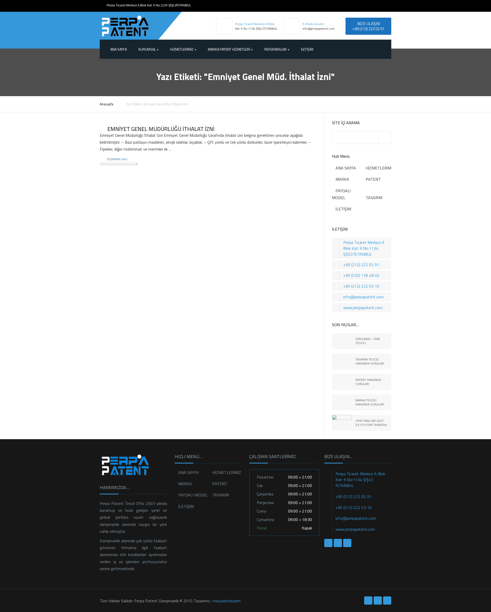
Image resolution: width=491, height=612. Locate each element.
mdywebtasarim (227, 601)
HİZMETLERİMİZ (380, 168)
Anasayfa (106, 104)
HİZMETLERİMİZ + (183, 49)
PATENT (373, 179)
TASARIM (374, 198)
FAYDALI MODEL (193, 495)
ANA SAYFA (346, 168)
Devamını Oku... (118, 159)
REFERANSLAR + (276, 49)
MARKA (342, 179)
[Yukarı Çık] (464, 585)
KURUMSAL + (148, 49)
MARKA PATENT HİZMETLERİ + (230, 49)
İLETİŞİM (307, 49)
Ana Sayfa (118, 49)
